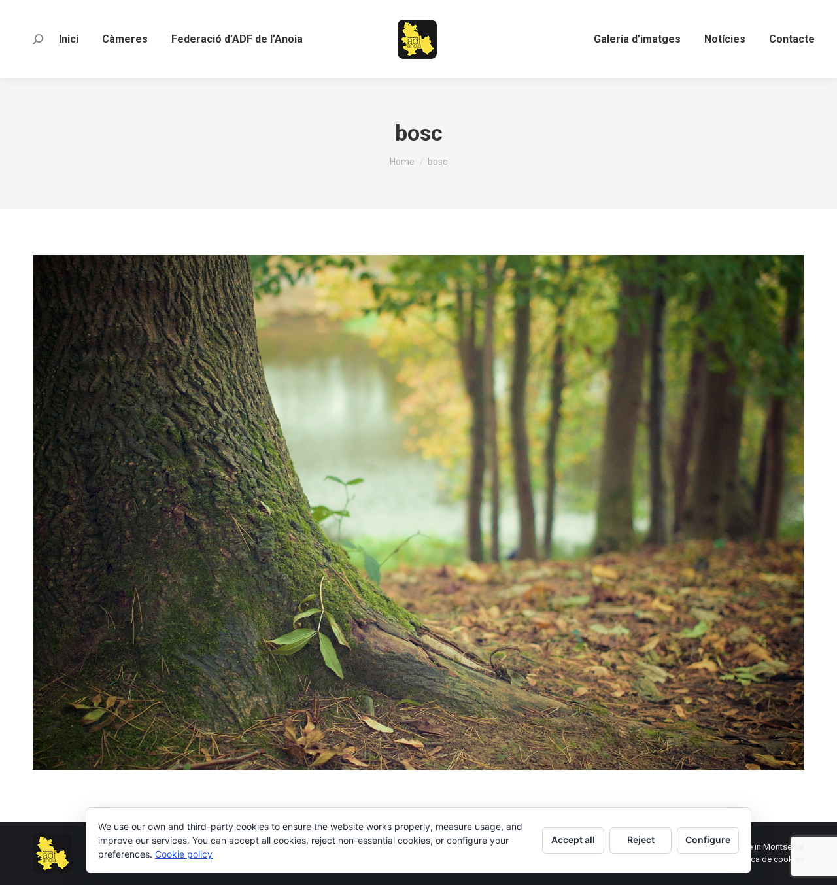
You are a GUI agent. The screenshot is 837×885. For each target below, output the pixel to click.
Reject (641, 839)
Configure (707, 839)
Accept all (573, 839)
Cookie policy (184, 853)
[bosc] (418, 512)
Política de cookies (768, 859)
